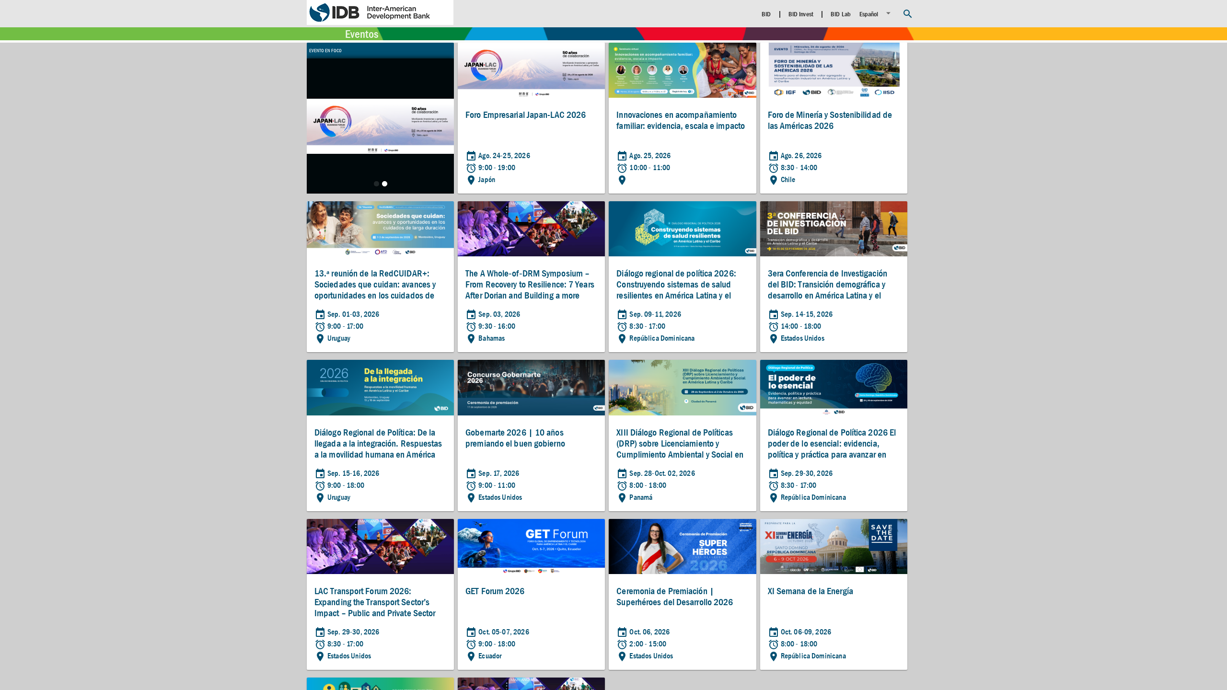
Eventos (361, 34)
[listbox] (876, 13)
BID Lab (841, 14)
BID (766, 14)
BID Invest (800, 14)
